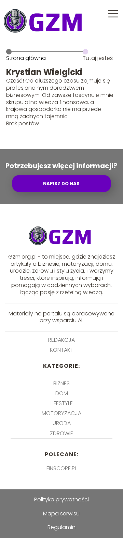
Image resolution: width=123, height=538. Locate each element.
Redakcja (61, 340)
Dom (61, 393)
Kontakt (61, 350)
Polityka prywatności (61, 499)
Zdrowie (61, 433)
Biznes (61, 383)
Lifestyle (62, 403)
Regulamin (61, 527)
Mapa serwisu (61, 513)
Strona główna (26, 58)
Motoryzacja (61, 413)
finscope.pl (61, 468)
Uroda (62, 423)
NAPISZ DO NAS (61, 183)
